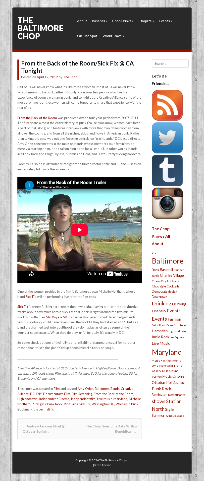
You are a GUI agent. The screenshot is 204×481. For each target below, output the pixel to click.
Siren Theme (102, 465)
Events (165, 21)
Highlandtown (27, 399)
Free (169, 325)
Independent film (83, 399)
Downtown (159, 297)
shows (158, 401)
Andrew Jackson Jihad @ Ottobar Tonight (44, 428)
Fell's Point (159, 325)
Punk (182, 382)
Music (167, 376)
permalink (46, 409)
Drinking (161, 303)
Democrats (159, 291)
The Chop (70, 77)
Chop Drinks (123, 21)
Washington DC (103, 404)
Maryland (120, 399)
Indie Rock (160, 337)
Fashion (174, 319)
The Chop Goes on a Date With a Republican (111, 428)
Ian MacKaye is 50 (54, 317)
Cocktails (173, 286)
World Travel (113, 36)
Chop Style (159, 286)
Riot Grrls (71, 404)
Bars (155, 270)
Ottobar (158, 382)
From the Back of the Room (37, 118)
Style (169, 409)
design (172, 291)
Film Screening (82, 394)
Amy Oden (85, 389)
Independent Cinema (54, 399)
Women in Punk (127, 404)
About (82, 21)
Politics (172, 382)
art (154, 252)
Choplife (146, 21)
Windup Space (174, 415)
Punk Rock (54, 404)
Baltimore (102, 389)
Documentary (53, 394)
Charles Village (172, 275)
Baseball (99, 21)
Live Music (104, 399)
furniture (180, 325)
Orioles (178, 376)
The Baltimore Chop (40, 28)
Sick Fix (31, 297)
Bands (114, 389)
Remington (159, 395)
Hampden (160, 331)
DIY (39, 394)
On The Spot (87, 36)
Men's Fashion (162, 360)
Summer (158, 415)
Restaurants (176, 395)
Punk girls (39, 404)
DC (32, 394)
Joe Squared (178, 337)
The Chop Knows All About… (161, 236)
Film (57, 389)
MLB (165, 370)
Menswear (166, 365)
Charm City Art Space (165, 281)
